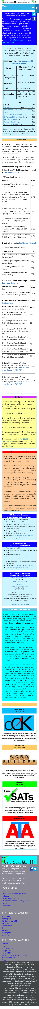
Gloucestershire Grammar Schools (23, 62)
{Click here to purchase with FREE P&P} (15, 368)
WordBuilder (24, 439)
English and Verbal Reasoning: (20, 577)
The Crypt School (9, 119)
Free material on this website (19, 604)
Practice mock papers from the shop (17, 538)
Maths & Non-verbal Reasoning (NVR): (19, 585)
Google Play (20, 820)
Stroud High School (10, 124)
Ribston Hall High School (12, 114)
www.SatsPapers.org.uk (19, 786)
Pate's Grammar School (12, 107)
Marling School (9, 122)
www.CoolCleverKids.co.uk (20, 590)
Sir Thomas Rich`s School (13, 117)
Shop (30, 300)
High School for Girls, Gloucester (17, 110)
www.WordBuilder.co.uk (20, 581)
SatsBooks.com (7, 303)
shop (10, 446)
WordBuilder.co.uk (11, 172)
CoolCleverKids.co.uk (19, 713)
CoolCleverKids (7, 441)
